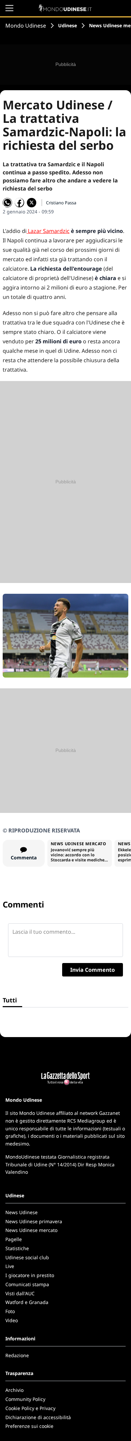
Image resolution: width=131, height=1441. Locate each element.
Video (11, 1320)
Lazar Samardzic (48, 231)
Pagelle (13, 1239)
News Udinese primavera (33, 1221)
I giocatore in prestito (29, 1275)
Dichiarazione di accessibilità (38, 1417)
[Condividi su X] (31, 202)
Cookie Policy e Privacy (30, 1408)
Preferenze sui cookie (29, 1426)
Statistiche (17, 1248)
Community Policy (25, 1399)
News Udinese (21, 1212)
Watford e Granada (26, 1302)
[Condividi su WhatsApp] (7, 202)
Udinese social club (27, 1257)
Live (9, 1266)
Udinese (67, 25)
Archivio (14, 1390)
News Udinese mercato (31, 1230)
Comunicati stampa (27, 1284)
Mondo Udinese (25, 25)
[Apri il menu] (9, 8)
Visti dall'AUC (20, 1293)
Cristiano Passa (61, 203)
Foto (10, 1311)
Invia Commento (92, 969)
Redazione (17, 1355)
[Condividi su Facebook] (19, 202)
